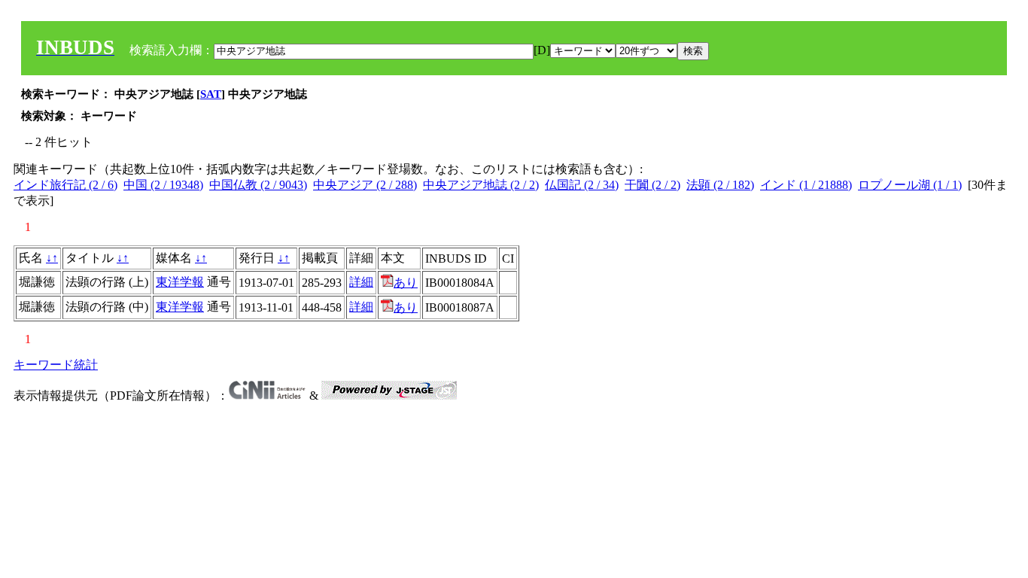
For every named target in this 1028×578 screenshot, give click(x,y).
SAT (210, 94)
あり (406, 282)
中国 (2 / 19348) (163, 184)
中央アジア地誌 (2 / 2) (481, 184)
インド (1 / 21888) (806, 184)
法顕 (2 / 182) (720, 184)
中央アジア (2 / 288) (365, 184)
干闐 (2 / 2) (652, 184)
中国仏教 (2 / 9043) (258, 184)
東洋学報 (180, 281)
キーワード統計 (56, 364)
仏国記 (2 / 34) (582, 184)
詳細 (361, 281)
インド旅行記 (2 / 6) (65, 184)
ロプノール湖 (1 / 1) (910, 184)
